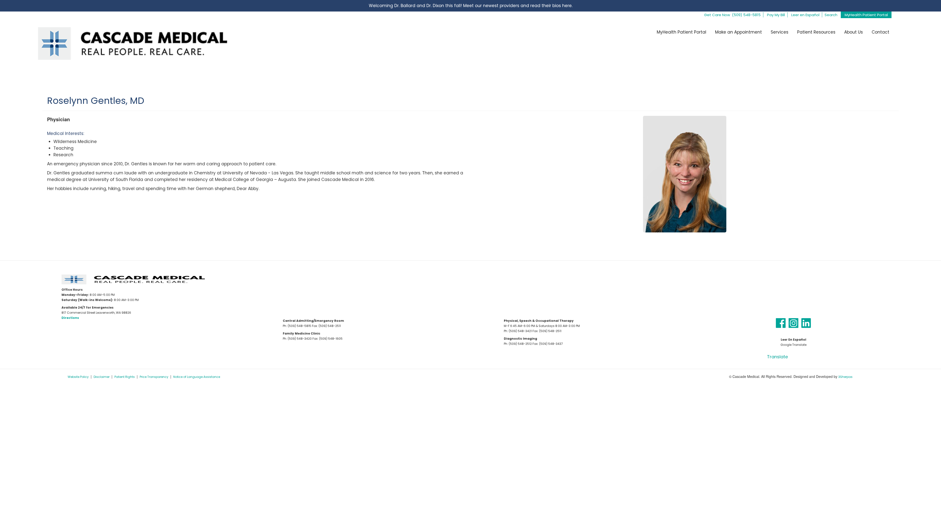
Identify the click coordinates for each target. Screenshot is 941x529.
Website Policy (78, 377)
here (567, 6)
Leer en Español (805, 14)
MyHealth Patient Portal (866, 14)
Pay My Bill (776, 14)
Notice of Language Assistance (196, 377)
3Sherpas (845, 377)
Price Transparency (154, 377)
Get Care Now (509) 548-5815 (732, 14)
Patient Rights (124, 377)
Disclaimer (102, 377)
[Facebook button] (781, 323)
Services (779, 32)
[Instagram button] (793, 323)
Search (831, 14)
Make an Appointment (738, 32)
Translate (777, 357)
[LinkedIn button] (806, 323)
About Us (853, 32)
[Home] (127, 43)
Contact (880, 32)
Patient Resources (816, 32)
